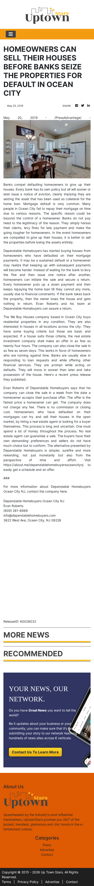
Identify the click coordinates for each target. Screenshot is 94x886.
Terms (6, 882)
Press (47, 845)
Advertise (47, 850)
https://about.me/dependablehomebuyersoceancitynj (43, 465)
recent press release (75, 374)
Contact (47, 854)
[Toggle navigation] (11, 34)
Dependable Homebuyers (22, 251)
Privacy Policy (28, 882)
